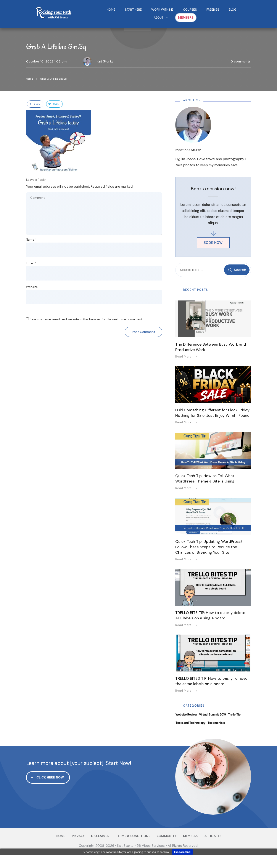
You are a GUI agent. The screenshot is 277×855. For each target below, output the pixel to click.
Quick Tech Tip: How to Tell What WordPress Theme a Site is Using (205, 478)
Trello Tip (234, 714)
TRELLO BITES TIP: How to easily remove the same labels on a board (211, 681)
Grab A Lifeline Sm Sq (56, 46)
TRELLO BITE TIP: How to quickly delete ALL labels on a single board (210, 615)
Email (31, 263)
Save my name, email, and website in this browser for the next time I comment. (86, 319)
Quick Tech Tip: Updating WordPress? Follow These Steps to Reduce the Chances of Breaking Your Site (209, 547)
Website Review (186, 714)
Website (32, 287)
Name (31, 239)
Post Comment (143, 332)
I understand (182, 852)
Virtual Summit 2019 (212, 714)
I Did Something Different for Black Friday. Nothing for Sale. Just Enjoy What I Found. (212, 412)
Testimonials (216, 723)
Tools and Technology (190, 723)
